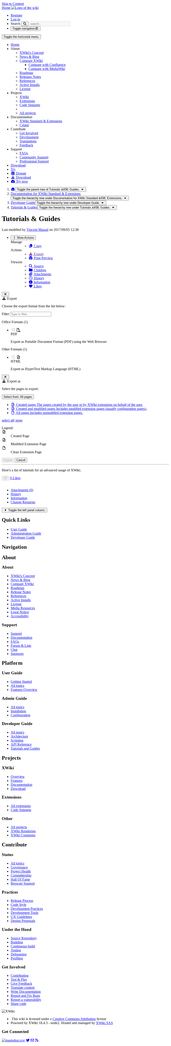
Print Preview (43, 258)
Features (16, 780)
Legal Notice (20, 612)
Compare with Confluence (47, 65)
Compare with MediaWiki (46, 69)
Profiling (17, 958)
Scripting (17, 740)
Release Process (22, 901)
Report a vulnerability (26, 1000)
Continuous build (23, 946)
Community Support (34, 157)
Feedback (26, 145)
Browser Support (23, 883)
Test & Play (19, 979)
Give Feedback (21, 983)
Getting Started (21, 681)
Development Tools (24, 913)
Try (13, 169)
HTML (16, 361)
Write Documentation (26, 991)
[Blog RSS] (37, 1040)
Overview (18, 776)
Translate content (23, 987)
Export (38, 254)
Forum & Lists (21, 645)
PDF (14, 334)
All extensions (21, 806)
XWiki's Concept (32, 53)
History (38, 278)
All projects (28, 113)
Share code (18, 1004)
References (27, 81)
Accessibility (20, 616)
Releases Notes (30, 77)
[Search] (24, 23)
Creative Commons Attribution (74, 1019)
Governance (19, 867)
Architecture (19, 736)
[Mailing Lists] (32, 1040)
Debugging (18, 954)
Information (41, 282)
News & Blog (29, 57)
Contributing (19, 975)
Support (16, 633)
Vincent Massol (37, 230)
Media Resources (23, 608)
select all (8, 420)
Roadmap (26, 73)
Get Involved (29, 133)
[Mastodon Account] (13, 1040)
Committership (21, 875)
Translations (28, 141)
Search (15, 23)
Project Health (21, 871)
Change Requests (23, 502)
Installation (18, 711)
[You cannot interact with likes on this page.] (5, 478)
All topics (17, 685)
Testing (16, 950)
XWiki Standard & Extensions (41, 121)
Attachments (42, 274)
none (18, 420)
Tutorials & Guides (24, 207)
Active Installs (30, 85)
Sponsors (17, 654)
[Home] (13, 189)
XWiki (24, 97)
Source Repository (24, 938)
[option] (90, 336)
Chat (14, 650)
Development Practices (27, 909)
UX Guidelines (21, 917)
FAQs (24, 153)
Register (16, 15)
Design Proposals (23, 921)
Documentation (21, 637)
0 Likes (15, 478)
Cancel (20, 460)
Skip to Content (13, 4)
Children (39, 270)
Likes (37, 286)
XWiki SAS (104, 1023)
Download (18, 165)
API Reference (21, 744)
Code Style (18, 905)
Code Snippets (30, 105)
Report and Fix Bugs (25, 995)
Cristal (24, 125)
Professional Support (34, 161)
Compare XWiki (31, 61)
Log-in (15, 19)
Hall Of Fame (20, 879)
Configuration (20, 715)
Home (15, 44)
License (25, 89)
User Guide (19, 529)
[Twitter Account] (28, 1040)
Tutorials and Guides (25, 748)
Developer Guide (23, 203)
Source (38, 266)
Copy (37, 246)
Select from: (18, 397)
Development (29, 137)
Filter (6, 314)
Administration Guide (26, 533)
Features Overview (24, 690)
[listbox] (85, 345)
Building (17, 942)
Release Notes (21, 592)
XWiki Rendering (23, 831)
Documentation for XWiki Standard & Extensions (46, 194)
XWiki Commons (23, 835)
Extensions (27, 101)
